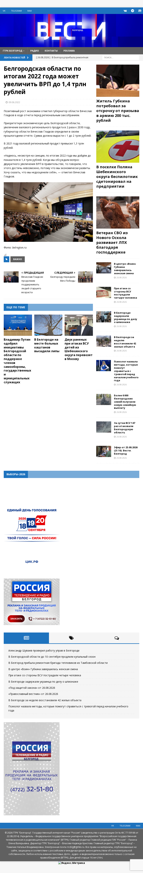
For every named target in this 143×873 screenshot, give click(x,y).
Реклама (69, 50)
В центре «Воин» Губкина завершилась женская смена (125, 268)
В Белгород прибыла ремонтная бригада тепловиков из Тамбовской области (58, 663)
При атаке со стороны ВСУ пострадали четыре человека (125, 293)
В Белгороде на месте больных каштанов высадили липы (46, 345)
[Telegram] (132, 10)
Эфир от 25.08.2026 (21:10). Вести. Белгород (125, 450)
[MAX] (139, 10)
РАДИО (34, 50)
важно (17, 259)
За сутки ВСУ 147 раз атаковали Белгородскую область (124, 427)
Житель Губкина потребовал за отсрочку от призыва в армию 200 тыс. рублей (117, 110)
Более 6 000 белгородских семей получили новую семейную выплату (125, 402)
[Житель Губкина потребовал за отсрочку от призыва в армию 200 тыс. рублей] (117, 81)
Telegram (16, 10)
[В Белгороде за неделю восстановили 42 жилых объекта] (103, 341)
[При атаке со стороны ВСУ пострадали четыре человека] (103, 292)
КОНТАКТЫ (51, 50)
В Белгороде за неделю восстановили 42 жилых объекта (125, 341)
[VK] (125, 10)
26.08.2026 (122, 277)
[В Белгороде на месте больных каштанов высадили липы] (48, 325)
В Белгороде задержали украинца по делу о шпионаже (125, 317)
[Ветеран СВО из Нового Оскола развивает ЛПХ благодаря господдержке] (117, 212)
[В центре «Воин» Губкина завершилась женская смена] (103, 267)
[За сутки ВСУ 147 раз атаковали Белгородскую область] (103, 427)
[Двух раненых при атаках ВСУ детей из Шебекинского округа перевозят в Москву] (79, 325)
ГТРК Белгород (12, 50)
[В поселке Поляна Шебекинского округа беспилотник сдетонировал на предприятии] (117, 146)
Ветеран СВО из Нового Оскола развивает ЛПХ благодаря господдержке (112, 242)
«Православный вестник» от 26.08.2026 (33, 694)
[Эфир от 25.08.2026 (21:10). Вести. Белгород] (103, 451)
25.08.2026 (122, 457)
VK (4, 10)
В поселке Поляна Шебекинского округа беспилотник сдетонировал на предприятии (117, 176)
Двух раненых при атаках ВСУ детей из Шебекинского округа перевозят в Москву (79, 349)
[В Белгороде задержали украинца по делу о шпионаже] (103, 316)
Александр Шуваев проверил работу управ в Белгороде (44, 650)
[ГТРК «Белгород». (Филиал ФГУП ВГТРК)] (71, 45)
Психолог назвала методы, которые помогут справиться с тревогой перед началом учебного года (126, 371)
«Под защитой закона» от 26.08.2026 (31, 687)
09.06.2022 (14, 102)
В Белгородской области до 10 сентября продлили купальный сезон (52, 656)
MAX (29, 10)
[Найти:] (120, 57)
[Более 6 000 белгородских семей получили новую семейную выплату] (103, 399)
